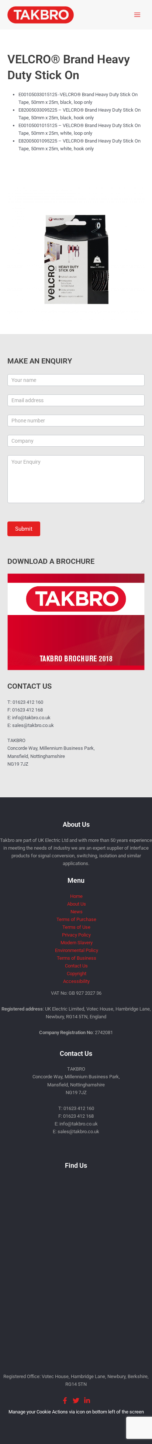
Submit (23, 529)
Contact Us (76, 966)
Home (76, 896)
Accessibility (76, 981)
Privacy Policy (76, 935)
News (76, 911)
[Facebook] (65, 1400)
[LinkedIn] (87, 1400)
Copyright (76, 973)
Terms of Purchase (76, 919)
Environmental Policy (76, 950)
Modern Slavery (77, 942)
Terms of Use (76, 927)
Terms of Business (76, 958)
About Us (76, 904)
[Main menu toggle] (137, 14)
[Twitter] (76, 1400)
